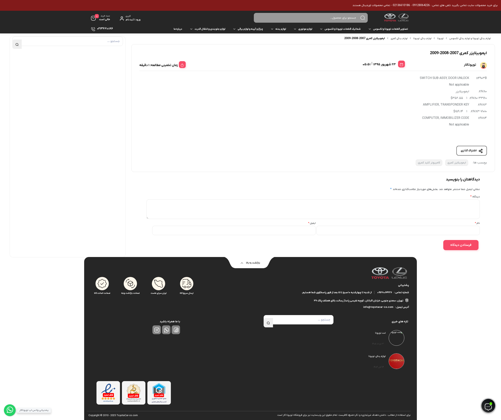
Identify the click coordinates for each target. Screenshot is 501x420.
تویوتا (440, 38)
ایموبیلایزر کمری (456, 163)
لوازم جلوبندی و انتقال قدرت (210, 29)
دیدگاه (475, 197)
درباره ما (178, 29)
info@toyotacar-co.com (378, 307)
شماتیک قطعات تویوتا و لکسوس (342, 29)
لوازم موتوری (305, 29)
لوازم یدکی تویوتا (422, 38)
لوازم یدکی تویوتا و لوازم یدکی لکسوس (470, 38)
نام (477, 223)
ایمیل (312, 223)
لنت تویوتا (380, 333)
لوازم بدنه (280, 29)
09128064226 (384, 292)
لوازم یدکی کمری (399, 38)
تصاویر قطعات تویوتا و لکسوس (390, 29)
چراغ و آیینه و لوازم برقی (250, 29)
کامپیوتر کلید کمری (429, 163)
